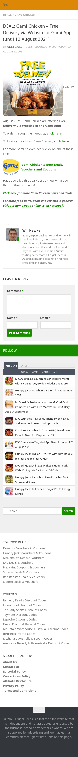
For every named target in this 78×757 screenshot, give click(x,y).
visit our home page (17, 205)
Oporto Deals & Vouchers (20, 582)
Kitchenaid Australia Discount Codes (28, 638)
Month (45, 372)
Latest (24, 366)
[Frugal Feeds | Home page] (6, 5)
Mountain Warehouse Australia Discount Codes (35, 629)
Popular (11, 366)
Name (12, 318)
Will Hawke (14, 46)
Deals (7, 14)
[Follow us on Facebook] (72, 350)
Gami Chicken (25, 14)
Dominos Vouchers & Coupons (24, 548)
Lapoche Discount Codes (20, 619)
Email (45, 318)
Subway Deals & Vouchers (21, 572)
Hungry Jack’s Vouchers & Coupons (27, 553)
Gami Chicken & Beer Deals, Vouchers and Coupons (42, 167)
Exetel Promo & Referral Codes (24, 624)
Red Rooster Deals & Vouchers (24, 577)
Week (35, 372)
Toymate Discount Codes (20, 615)
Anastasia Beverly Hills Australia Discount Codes (36, 643)
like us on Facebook (49, 205)
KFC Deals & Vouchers (18, 562)
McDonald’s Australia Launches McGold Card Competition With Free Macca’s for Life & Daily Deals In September (37, 406)
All (55, 372)
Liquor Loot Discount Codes (22, 605)
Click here (10, 193)
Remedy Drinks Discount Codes (24, 600)
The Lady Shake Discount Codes (25, 610)
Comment (15, 291)
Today (24, 372)
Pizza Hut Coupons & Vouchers (24, 567)
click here (54, 133)
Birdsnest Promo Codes (19, 634)
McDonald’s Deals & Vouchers (23, 558)
